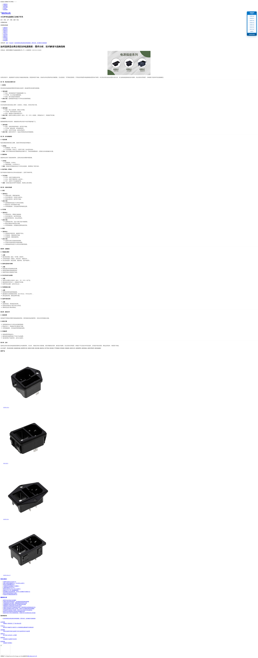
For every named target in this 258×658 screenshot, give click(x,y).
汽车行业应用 (20, 631)
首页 (7, 42)
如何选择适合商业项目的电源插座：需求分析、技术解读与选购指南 (31, 42)
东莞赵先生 (252, 18)
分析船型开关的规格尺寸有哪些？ (11, 586)
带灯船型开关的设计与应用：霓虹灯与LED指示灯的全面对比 (17, 610)
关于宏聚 (5, 39)
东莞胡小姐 (252, 22)
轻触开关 (5, 32)
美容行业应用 (13, 631)
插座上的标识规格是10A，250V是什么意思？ (14, 583)
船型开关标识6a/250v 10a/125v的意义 (12, 588)
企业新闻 (5, 639)
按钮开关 (14, 627)
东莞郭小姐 (252, 24)
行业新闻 (10, 639)
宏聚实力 (5, 36)
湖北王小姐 (252, 29)
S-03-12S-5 (5, 463)
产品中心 (5, 33)
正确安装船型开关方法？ (9, 587)
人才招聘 (14, 635)
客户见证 (5, 635)
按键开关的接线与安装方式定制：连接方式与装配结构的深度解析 (18, 608)
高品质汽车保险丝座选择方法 (10, 594)
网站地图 (5, 7)
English (4, 8)
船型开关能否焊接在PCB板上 (10, 593)
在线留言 (5, 5)
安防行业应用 (6, 631)
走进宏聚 (3, 622)
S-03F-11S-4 (6, 519)
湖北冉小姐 (252, 27)
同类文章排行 (4, 579)
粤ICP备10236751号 (32, 656)
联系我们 (10, 642)
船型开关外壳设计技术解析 (9, 600)
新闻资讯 (5, 37)
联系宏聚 (5, 9)
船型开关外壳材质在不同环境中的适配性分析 (14, 611)
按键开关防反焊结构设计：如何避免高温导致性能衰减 (16, 601)
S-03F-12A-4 (6, 407)
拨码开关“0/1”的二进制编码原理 (10, 590)
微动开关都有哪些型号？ (9, 584)
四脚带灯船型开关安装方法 (9, 581)
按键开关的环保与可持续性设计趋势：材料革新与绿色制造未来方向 (19, 607)
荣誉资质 (5, 34)
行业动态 (11, 42)
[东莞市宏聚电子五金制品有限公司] (6, 13)
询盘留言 (251, 31)
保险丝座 (31, 627)
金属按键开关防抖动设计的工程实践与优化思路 (14, 604)
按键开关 (5, 30)
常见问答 (14, 639)
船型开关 (5, 29)
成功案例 (3, 629)
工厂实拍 (14, 623)
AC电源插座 (20, 627)
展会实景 (19, 623)
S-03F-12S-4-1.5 (6, 575)
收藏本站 (5, 4)
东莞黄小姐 (252, 16)
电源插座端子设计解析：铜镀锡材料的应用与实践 (15, 603)
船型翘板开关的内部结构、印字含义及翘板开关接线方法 (16, 591)
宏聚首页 (5, 27)
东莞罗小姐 (252, 20)
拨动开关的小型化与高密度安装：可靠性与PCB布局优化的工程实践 (19, 612)
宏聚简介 (5, 623)
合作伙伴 (10, 635)
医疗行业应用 (26, 631)
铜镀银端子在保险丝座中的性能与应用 (12, 605)
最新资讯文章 (4, 597)
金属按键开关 (26, 627)
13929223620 (252, 34)
